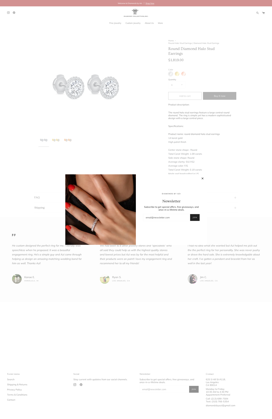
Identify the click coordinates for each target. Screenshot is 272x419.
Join (195, 217)
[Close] (202, 178)
